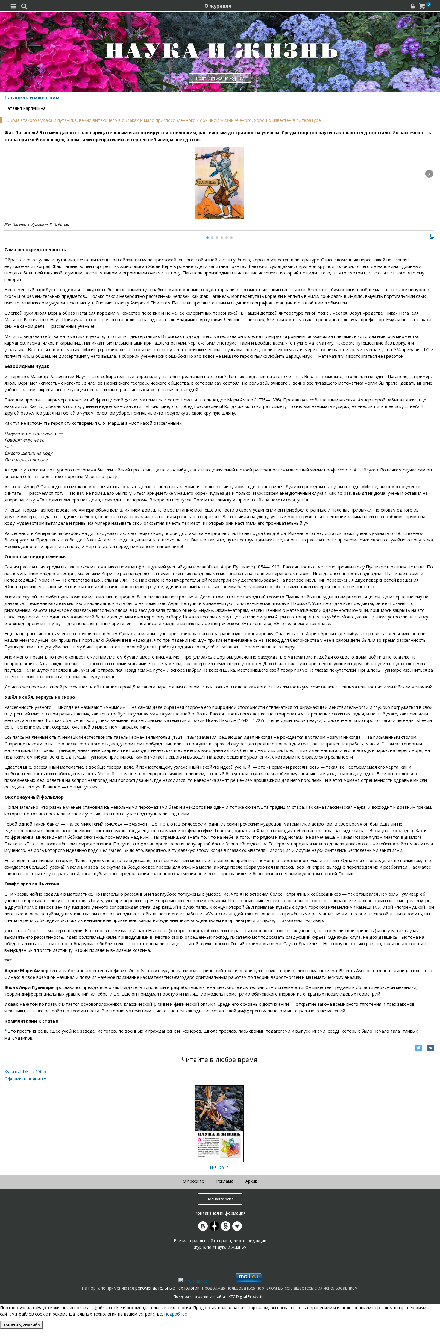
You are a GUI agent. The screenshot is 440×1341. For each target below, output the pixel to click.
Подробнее (175, 1314)
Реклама (224, 1181)
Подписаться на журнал (220, 78)
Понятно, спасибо (21, 1325)
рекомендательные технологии (167, 1288)
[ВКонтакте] (430, 1048)
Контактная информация (220, 1213)
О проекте (193, 1181)
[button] (429, 173)
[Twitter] (418, 1048)
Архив (251, 1181)
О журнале (218, 6)
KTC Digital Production (248, 1296)
